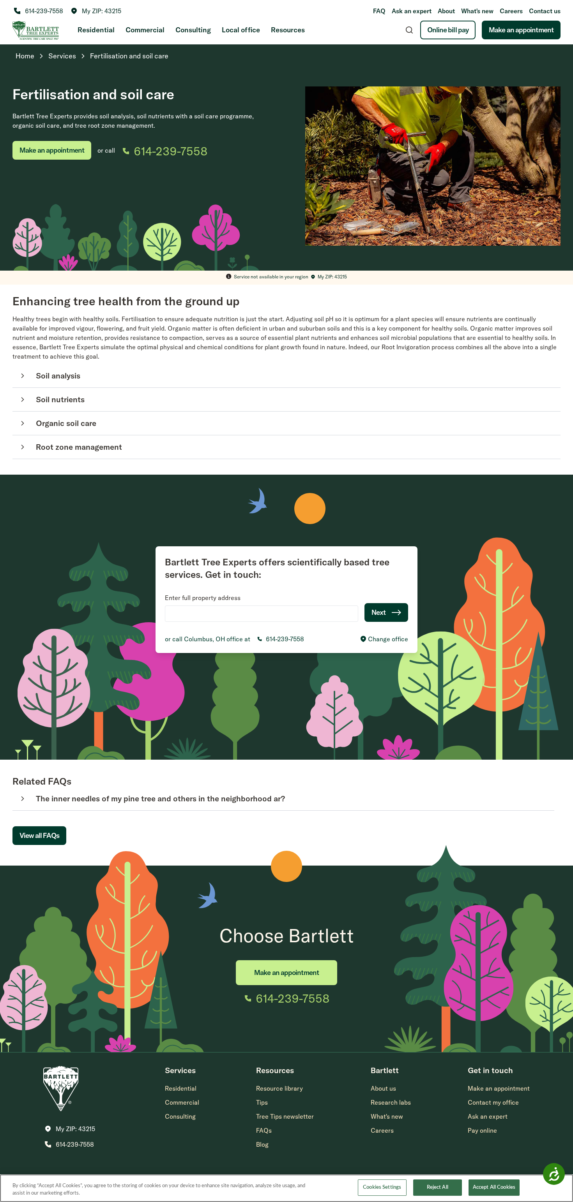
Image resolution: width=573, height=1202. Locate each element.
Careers (511, 11)
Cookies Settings (382, 1187)
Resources (288, 29)
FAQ (379, 11)
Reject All (437, 1187)
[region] (286, 1188)
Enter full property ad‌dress (203, 598)
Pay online (482, 1130)
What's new (477, 11)
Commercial (145, 29)
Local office (241, 29)
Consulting (193, 29)
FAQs (264, 1130)
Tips (262, 1102)
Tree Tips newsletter (285, 1116)
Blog (262, 1144)
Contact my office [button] (493, 1102)
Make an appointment (521, 29)
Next (378, 612)
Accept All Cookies (494, 1187)
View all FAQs (39, 835)
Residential (96, 29)
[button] (96, 11)
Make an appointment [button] (499, 1088)
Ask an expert (412, 11)
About (446, 11)
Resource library (279, 1088)
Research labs (391, 1102)
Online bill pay (448, 29)
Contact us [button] (545, 11)
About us (383, 1088)
